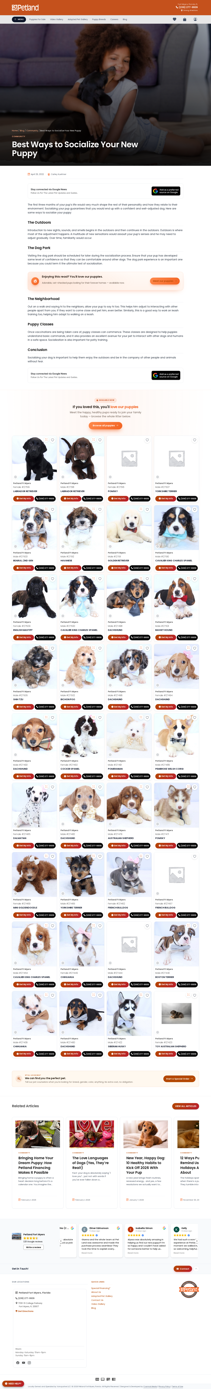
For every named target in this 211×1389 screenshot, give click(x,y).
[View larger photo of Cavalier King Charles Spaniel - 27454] (46, 925)
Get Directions (25, 1311)
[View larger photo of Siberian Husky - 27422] (141, 994)
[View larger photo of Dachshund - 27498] (141, 578)
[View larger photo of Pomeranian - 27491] (141, 717)
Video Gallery (56, 19)
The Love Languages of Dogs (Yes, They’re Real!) (90, 1163)
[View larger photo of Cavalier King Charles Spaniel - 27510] (188, 509)
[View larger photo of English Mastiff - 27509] (46, 578)
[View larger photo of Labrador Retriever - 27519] (46, 439)
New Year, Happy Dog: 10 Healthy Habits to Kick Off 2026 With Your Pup (145, 1165)
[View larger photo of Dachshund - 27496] (141, 647)
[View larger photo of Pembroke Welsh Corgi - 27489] (188, 717)
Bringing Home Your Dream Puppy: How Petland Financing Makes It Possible (35, 1165)
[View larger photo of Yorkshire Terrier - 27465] (93, 855)
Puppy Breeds (99, 19)
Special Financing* (100, 1288)
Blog (125, 19)
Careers (114, 19)
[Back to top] (196, 1269)
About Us (96, 1292)
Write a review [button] (33, 1247)
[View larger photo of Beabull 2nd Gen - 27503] (46, 509)
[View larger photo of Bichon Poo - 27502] (93, 647)
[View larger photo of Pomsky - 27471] (188, 786)
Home (15, 130)
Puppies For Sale (37, 19)
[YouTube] (23, 1363)
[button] (197, 1241)
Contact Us (97, 1300)
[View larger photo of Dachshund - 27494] (188, 647)
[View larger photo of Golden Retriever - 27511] (141, 509)
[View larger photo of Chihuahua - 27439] (46, 994)
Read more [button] (69, 1253)
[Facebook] (18, 1363)
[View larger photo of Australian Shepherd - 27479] (141, 786)
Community (32, 130)
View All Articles (185, 1106)
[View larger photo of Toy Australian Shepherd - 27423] (188, 994)
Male (67, 487)
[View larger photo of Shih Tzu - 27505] (46, 647)
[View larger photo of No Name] (93, 439)
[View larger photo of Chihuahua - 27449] (93, 925)
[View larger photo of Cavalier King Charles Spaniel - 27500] (93, 578)
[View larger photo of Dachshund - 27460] (93, 994)
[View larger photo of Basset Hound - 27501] (188, 578)
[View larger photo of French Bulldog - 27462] (141, 855)
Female (21, 487)
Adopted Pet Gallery (78, 19)
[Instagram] (29, 1363)
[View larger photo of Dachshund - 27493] (46, 717)
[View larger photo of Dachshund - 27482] (93, 786)
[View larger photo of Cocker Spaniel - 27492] (93, 717)
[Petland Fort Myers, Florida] (25, 7)
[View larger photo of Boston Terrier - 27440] (188, 925)
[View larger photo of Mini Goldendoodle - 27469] (46, 855)
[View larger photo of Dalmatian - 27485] (46, 786)
